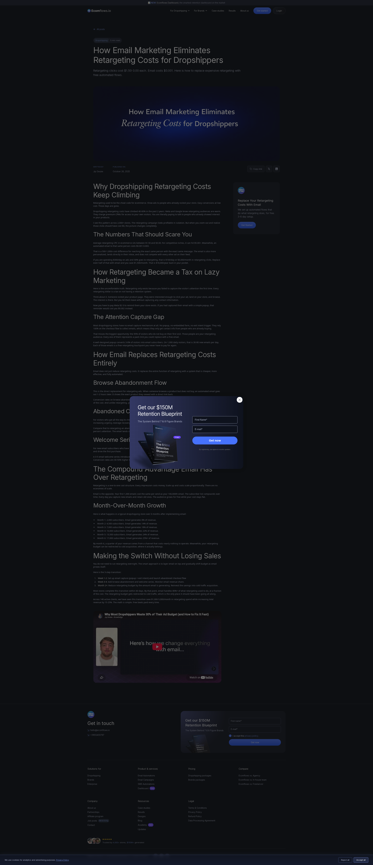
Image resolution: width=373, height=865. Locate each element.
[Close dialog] (239, 399)
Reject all (345, 860)
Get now (215, 440)
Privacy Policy (62, 860)
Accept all (361, 860)
